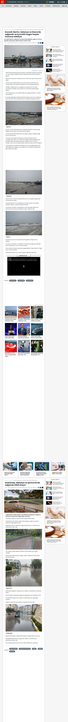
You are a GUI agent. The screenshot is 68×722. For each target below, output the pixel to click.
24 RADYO (26, 2)
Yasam (10, 29)
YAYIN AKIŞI (20, 2)
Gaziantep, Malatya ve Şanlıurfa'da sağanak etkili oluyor (25, 480)
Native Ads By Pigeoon (38, 305)
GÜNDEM (16, 6)
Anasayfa (6, 29)
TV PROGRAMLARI (11, 2)
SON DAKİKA (8, 6)
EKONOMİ (23, 6)
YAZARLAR (47, 6)
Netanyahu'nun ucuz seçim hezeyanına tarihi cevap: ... (10, 355)
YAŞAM (29, 6)
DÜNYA (35, 6)
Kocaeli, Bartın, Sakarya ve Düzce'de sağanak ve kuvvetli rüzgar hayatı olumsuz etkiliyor (32, 29)
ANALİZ (41, 6)
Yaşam (10, 480)
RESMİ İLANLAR (56, 6)
